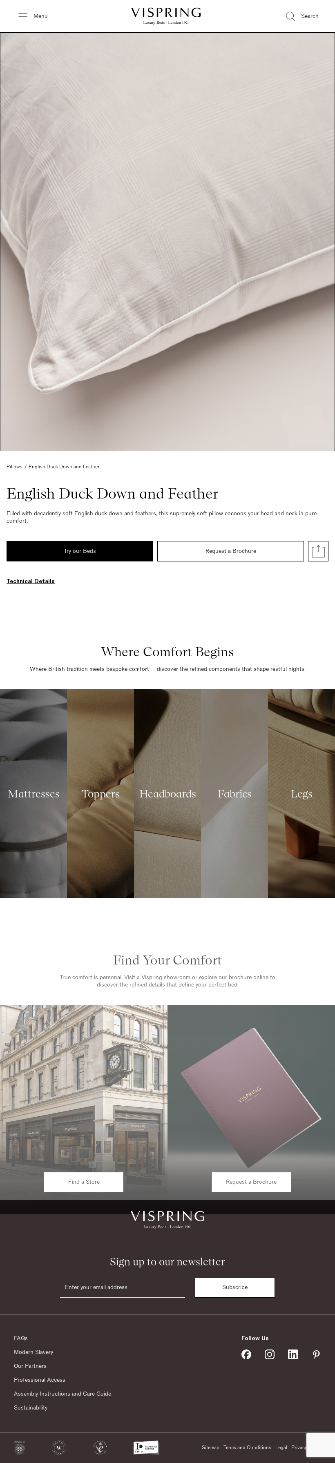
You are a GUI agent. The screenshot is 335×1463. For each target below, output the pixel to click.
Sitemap (210, 1447)
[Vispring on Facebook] (246, 1354)
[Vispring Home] (166, 16)
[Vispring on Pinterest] (316, 1354)
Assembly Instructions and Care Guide (62, 1394)
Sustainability (30, 1408)
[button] (19, 1448)
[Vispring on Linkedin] (293, 1354)
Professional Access (39, 1380)
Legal (281, 1447)
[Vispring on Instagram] (270, 1354)
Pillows (14, 466)
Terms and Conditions (247, 1447)
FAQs (21, 1338)
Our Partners (30, 1366)
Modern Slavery (33, 1352)
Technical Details (31, 581)
